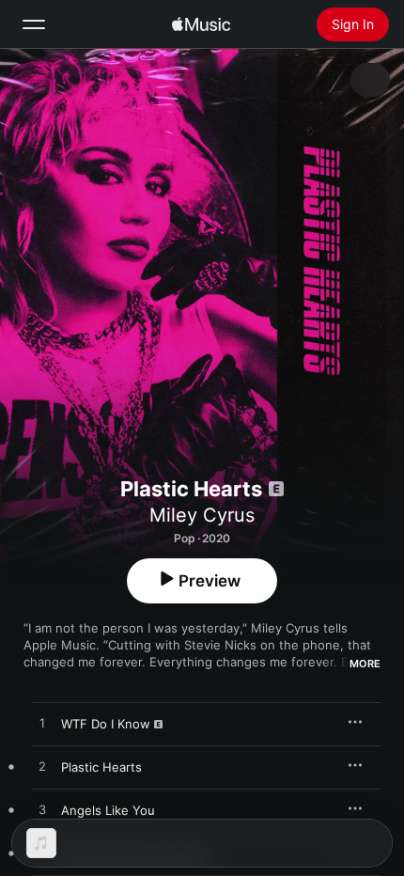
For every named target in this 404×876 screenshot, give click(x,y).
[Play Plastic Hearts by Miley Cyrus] (42, 767)
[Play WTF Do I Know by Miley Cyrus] (42, 723)
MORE (365, 663)
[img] (201, 24)
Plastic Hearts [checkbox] (101, 766)
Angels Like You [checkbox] (108, 810)
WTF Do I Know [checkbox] (105, 723)
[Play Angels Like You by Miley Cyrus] (42, 810)
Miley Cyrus (202, 515)
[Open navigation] (33, 24)
